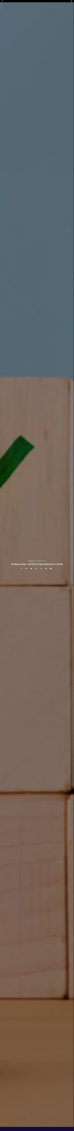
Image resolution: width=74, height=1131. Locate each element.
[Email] (36, 568)
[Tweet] (26, 568)
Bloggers (32, 561)
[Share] (21, 568)
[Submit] (31, 568)
